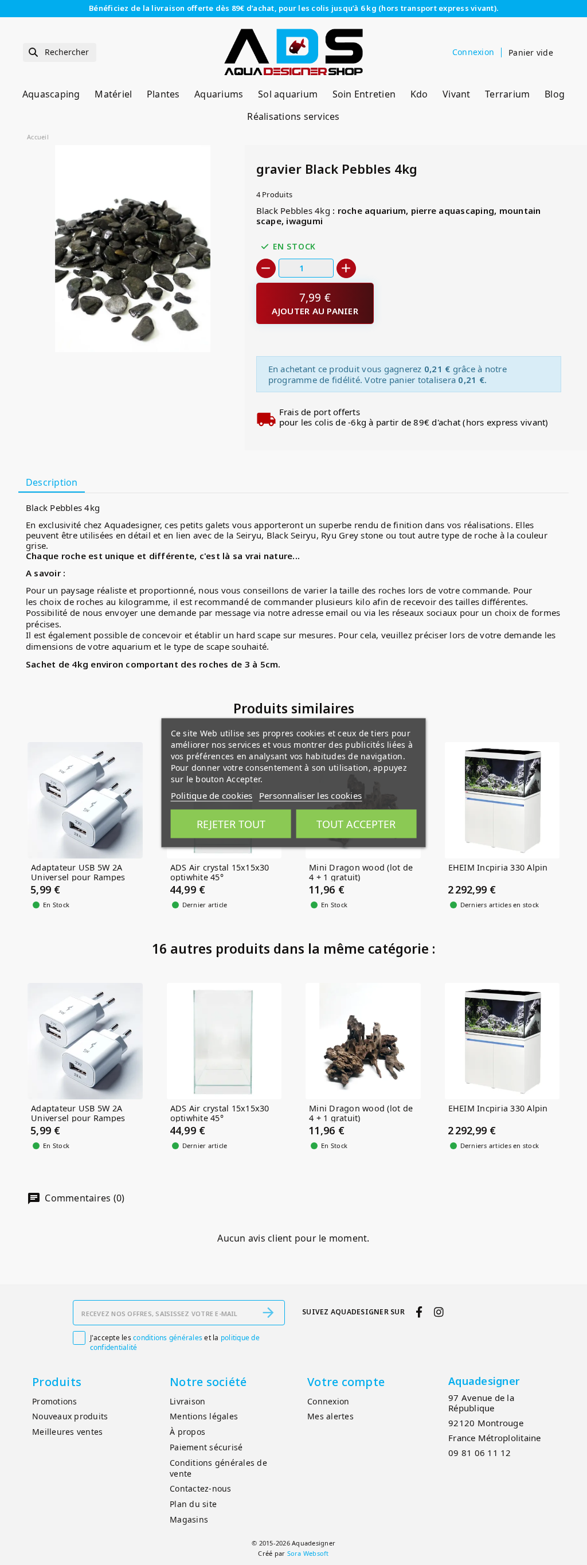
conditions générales (167, 1337)
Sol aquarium (288, 94)
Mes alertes (330, 1416)
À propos (187, 1431)
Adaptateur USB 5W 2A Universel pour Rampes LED (78, 877)
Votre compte (346, 1382)
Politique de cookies (212, 795)
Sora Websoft (308, 1553)
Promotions (54, 1401)
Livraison (187, 1401)
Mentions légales (204, 1416)
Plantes (163, 94)
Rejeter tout (231, 823)
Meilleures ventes (67, 1431)
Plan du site (193, 1503)
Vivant (457, 94)
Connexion (328, 1401)
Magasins (189, 1519)
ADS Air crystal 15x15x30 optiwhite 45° (219, 872)
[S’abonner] (268, 1312)
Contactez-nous (201, 1488)
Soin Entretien (364, 94)
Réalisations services (293, 116)
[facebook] (419, 1312)
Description (52, 482)
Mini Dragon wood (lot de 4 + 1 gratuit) (361, 872)
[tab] (51, 483)
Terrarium (507, 94)
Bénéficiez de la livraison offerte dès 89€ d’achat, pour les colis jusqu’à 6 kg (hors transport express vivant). (293, 8)
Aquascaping (51, 94)
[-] (266, 268)
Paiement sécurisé (206, 1447)
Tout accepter (356, 823)
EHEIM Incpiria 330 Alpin (498, 868)
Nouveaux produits (70, 1416)
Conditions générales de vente (218, 1468)
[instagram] (438, 1312)
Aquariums (218, 94)
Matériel (113, 94)
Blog (555, 94)
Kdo (419, 94)
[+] (346, 268)
